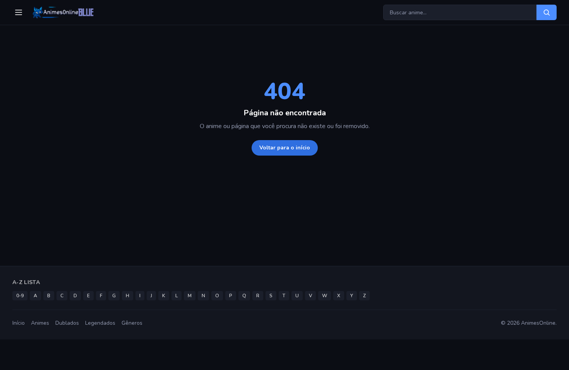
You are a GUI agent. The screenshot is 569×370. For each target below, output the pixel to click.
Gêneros (132, 323)
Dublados (67, 323)
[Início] (62, 12)
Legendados (100, 323)
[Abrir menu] (18, 12)
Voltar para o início (284, 147)
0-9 (20, 296)
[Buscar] (546, 12)
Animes (40, 323)
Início (18, 323)
